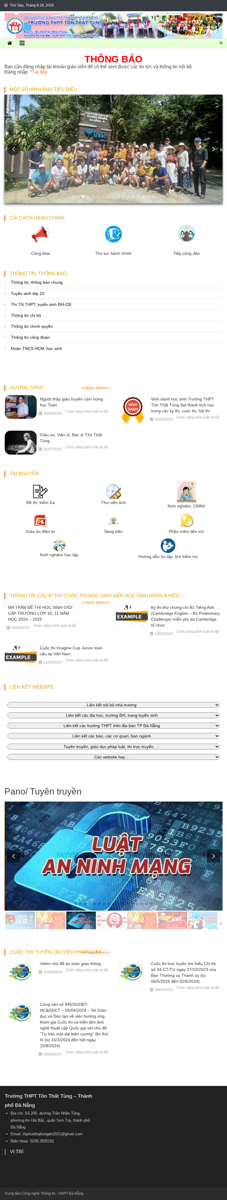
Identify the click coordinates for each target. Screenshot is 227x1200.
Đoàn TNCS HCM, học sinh (36, 348)
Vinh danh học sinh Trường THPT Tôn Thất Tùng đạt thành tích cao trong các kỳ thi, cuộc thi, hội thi (182, 405)
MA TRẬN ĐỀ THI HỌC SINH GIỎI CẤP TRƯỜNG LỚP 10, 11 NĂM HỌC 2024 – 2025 (40, 613)
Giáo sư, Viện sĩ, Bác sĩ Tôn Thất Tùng (71, 437)
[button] (213, 149)
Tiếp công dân (186, 253)
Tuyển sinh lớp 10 (27, 293)
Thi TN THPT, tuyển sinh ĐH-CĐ (41, 304)
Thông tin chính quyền (32, 326)
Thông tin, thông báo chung (37, 282)
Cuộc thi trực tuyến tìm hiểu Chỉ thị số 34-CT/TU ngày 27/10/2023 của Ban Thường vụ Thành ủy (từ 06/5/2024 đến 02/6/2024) (183, 972)
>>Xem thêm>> (95, 387)
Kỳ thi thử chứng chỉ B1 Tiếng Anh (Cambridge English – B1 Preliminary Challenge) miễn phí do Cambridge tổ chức (185, 616)
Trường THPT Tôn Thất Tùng (113, 17)
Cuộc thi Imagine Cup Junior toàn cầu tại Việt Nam (71, 651)
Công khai (40, 253)
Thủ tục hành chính (113, 253)
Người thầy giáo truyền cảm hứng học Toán (71, 402)
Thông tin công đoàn (30, 337)
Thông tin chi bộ (26, 315)
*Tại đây (39, 71)
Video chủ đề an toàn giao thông (70, 963)
